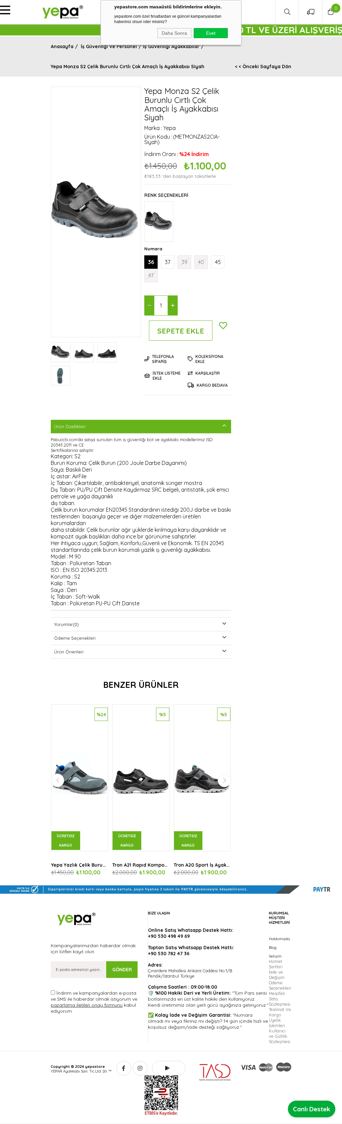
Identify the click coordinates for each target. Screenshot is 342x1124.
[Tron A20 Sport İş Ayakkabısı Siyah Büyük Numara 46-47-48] (202, 778)
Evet (210, 33)
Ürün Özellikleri (70, 426)
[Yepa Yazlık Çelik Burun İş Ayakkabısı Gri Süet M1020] (79, 778)
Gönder (122, 970)
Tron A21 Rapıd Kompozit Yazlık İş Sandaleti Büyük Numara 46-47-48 (140, 865)
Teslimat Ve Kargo (280, 1012)
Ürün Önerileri (68, 651)
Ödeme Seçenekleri (75, 638)
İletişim (275, 956)
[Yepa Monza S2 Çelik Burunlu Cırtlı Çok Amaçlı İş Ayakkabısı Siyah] (159, 222)
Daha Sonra (174, 33)
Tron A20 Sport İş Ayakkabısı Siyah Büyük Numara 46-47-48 (202, 865)
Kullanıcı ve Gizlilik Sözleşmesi (279, 1036)
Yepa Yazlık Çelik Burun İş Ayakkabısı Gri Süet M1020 (79, 865)
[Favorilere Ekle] (223, 318)
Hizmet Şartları (276, 964)
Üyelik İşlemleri (277, 1022)
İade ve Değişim (277, 974)
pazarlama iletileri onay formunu (87, 1005)
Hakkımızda (279, 938)
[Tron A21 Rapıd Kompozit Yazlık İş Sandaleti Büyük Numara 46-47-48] (141, 778)
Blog (273, 947)
